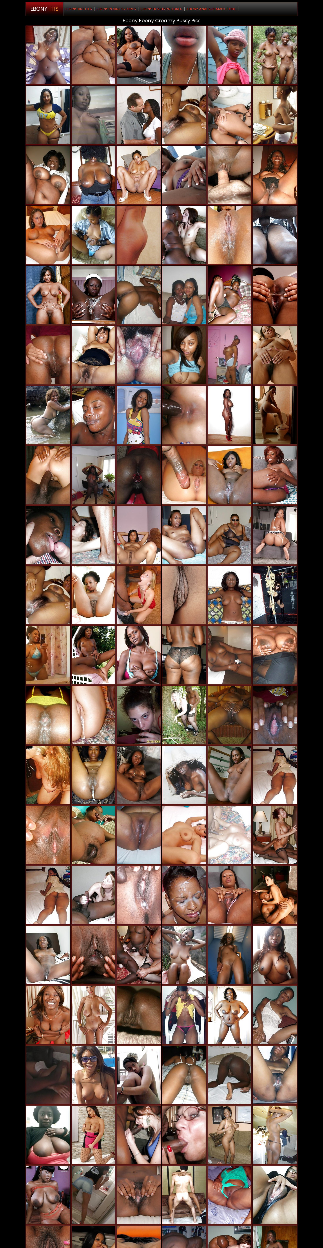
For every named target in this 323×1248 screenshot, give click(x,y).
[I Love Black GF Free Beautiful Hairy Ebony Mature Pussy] (93, 355)
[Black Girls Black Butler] (93, 595)
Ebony (44, 9)
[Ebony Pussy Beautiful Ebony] (93, 835)
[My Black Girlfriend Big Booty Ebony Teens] (48, 835)
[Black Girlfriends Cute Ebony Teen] (48, 55)
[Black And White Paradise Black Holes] (184, 715)
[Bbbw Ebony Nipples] (93, 55)
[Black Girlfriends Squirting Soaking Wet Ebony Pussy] (93, 1075)
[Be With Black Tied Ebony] (184, 1135)
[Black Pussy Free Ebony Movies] (184, 955)
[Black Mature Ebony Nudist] (275, 475)
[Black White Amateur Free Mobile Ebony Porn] (93, 535)
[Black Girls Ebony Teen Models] (138, 1195)
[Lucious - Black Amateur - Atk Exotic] (275, 295)
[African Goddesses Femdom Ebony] (229, 235)
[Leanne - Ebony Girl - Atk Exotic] (184, 595)
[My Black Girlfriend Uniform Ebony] (138, 295)
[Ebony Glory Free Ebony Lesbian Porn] (275, 235)
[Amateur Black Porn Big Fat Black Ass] (93, 775)
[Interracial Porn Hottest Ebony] (184, 475)
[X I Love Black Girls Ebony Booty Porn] (229, 175)
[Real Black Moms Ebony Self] (184, 655)
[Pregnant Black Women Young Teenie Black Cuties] (48, 1015)
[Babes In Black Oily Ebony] (138, 895)
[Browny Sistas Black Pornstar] (184, 115)
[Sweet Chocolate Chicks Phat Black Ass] (93, 475)
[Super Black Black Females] (229, 355)
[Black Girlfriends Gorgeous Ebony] (184, 1075)
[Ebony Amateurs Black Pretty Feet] (138, 535)
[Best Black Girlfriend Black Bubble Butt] (48, 415)
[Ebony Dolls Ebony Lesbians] (229, 715)
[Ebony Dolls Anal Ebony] (229, 415)
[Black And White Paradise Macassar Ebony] (48, 775)
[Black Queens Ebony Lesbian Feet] (138, 175)
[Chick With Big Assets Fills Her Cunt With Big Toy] (93, 1135)
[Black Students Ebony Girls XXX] (93, 115)
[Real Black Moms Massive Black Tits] (48, 715)
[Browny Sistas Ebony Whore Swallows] (184, 775)
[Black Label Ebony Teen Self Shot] (229, 295)
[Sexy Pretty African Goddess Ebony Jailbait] (138, 655)
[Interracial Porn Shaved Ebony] (48, 235)
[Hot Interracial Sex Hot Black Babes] (138, 715)
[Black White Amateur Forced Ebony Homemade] (93, 715)
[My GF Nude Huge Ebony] (275, 115)
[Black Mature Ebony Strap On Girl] (48, 115)
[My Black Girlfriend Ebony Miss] (275, 55)
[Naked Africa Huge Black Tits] (184, 895)
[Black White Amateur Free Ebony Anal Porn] (93, 895)
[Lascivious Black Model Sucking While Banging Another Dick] (138, 235)
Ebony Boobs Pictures (161, 8)
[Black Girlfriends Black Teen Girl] (184, 1015)
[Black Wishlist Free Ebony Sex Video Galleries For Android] (48, 355)
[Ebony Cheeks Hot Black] (229, 55)
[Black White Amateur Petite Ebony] (184, 415)
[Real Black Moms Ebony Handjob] (93, 175)
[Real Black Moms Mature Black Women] (275, 595)
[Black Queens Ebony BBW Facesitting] (48, 955)
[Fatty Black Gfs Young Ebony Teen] (138, 1015)
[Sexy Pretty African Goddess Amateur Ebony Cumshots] (48, 595)
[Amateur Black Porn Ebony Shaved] (184, 55)
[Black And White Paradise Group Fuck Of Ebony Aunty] (138, 955)
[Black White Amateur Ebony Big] (48, 1075)
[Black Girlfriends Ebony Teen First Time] (275, 1135)
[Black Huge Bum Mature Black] (138, 475)
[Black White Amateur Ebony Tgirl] (138, 1135)
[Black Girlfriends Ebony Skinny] (229, 955)
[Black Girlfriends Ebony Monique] (229, 655)
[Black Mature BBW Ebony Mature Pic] (93, 1015)
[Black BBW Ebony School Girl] (138, 835)
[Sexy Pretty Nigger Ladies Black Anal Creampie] (93, 655)
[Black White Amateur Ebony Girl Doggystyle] (93, 1195)
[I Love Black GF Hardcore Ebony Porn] (184, 175)
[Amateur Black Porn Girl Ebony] (184, 535)
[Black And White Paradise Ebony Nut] (48, 475)
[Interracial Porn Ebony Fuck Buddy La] (184, 235)
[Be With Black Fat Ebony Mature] (184, 1195)
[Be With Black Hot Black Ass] (184, 295)
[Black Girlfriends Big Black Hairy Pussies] (275, 715)
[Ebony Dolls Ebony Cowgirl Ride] (229, 1015)
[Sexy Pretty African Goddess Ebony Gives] (275, 1075)
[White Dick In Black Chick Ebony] (138, 115)
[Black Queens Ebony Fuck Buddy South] (48, 1195)
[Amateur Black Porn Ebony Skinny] (275, 775)
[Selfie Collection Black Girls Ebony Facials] (48, 1135)
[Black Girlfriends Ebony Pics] (184, 355)
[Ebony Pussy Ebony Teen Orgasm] (275, 535)
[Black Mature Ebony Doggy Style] (138, 775)
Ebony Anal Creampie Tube (211, 8)
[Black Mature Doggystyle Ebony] (48, 175)
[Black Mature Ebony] (48, 295)
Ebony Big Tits (78, 8)
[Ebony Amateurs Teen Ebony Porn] (138, 355)
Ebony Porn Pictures (116, 8)
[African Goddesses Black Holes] (93, 295)
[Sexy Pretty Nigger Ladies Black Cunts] (229, 1135)
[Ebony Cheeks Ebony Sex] (229, 1075)
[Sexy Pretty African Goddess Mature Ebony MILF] (275, 955)
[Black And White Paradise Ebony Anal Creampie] (229, 835)
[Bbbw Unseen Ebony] (229, 535)
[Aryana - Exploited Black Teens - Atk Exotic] (229, 895)
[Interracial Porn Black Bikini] (138, 595)
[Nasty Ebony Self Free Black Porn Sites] (275, 1195)
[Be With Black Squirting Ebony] (48, 655)
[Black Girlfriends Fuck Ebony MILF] (229, 1195)
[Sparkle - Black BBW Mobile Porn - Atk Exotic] (93, 955)
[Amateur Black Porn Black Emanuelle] (138, 1075)
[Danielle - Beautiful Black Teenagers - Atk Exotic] (275, 355)
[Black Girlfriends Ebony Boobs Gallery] (93, 415)
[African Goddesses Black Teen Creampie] (93, 235)
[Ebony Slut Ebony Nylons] (184, 835)
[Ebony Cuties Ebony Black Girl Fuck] (275, 655)
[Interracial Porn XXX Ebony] (229, 115)
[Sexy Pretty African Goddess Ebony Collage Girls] (229, 475)
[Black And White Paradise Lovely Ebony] (275, 835)
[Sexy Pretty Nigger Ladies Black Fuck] (138, 55)
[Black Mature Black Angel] (275, 175)
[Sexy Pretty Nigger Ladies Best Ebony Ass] (229, 775)
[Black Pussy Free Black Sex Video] (138, 415)
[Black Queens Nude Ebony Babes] (48, 535)
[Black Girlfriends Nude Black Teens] (229, 595)
